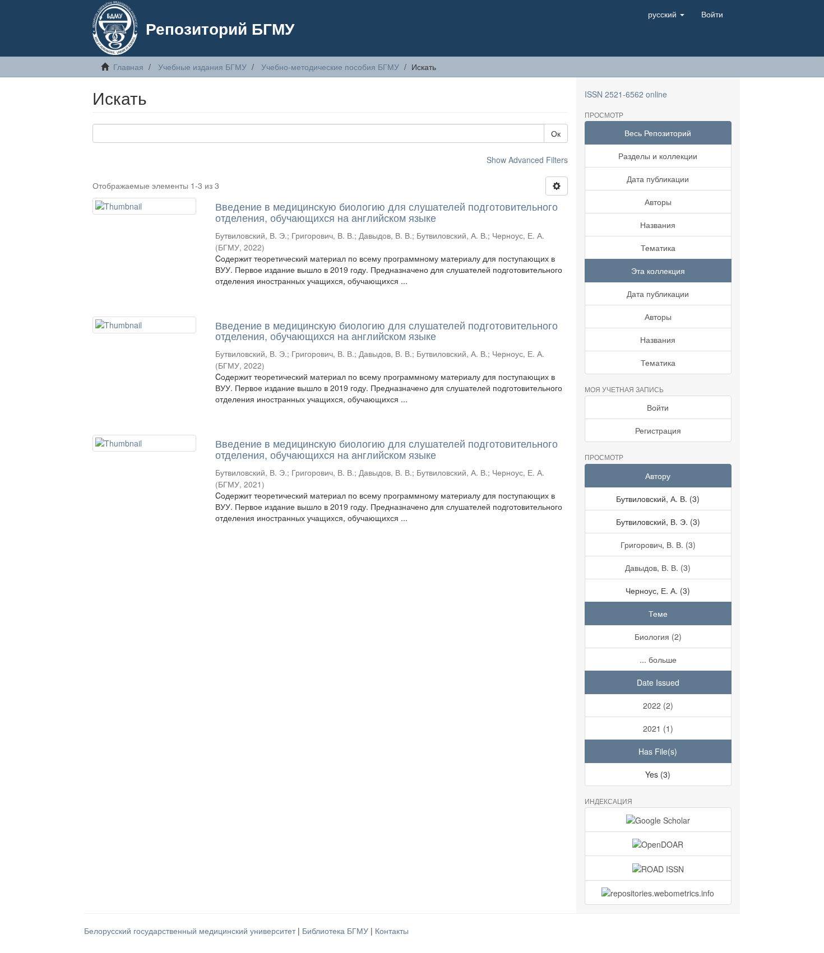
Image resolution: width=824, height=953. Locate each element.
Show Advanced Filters (527, 159)
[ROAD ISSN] (658, 868)
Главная (128, 66)
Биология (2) (658, 636)
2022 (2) (658, 705)
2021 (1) (658, 728)
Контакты (392, 930)
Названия (657, 224)
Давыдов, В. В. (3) (658, 567)
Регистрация (658, 430)
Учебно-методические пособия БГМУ (330, 66)
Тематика (658, 247)
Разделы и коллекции (657, 155)
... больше (658, 659)
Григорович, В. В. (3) (658, 544)
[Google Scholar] (658, 819)
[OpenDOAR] (658, 843)
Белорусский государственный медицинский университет (191, 930)
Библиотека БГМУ (336, 930)
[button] (666, 14)
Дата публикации (658, 178)
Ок (556, 133)
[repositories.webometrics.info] (658, 892)
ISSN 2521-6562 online (626, 94)
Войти (658, 407)
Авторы (658, 201)
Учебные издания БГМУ (202, 66)
